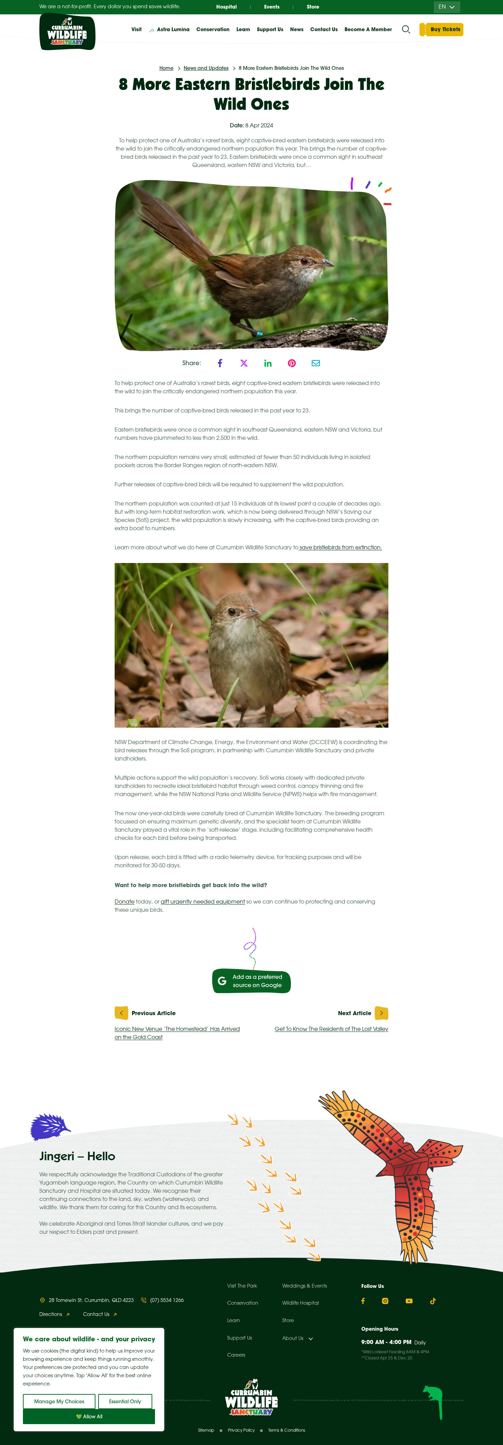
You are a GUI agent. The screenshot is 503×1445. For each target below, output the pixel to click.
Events (272, 7)
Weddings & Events (304, 1286)
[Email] (316, 363)
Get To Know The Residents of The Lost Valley (331, 1029)
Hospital (226, 7)
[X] (244, 363)
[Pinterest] (292, 363)
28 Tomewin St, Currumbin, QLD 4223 (91, 1301)
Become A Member (368, 29)
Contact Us (324, 29)
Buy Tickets (445, 29)
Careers (236, 1355)
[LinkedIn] (268, 363)
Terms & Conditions (286, 1430)
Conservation (242, 1303)
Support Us (239, 1338)
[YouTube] (409, 1301)
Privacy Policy (241, 1430)
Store (313, 7)
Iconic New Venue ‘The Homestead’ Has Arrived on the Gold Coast (177, 1033)
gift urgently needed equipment (203, 902)
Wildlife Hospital (300, 1303)
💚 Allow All (89, 1417)
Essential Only (125, 1401)
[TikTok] (433, 1301)
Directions (50, 1315)
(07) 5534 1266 (167, 1301)
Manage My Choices (59, 1401)
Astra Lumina (173, 29)
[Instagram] (385, 1301)
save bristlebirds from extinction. (340, 547)
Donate (124, 902)
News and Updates (206, 68)
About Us (292, 1339)
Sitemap (206, 1430)
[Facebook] (220, 363)
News (297, 29)
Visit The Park (242, 1286)
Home (166, 68)
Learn (233, 1321)
